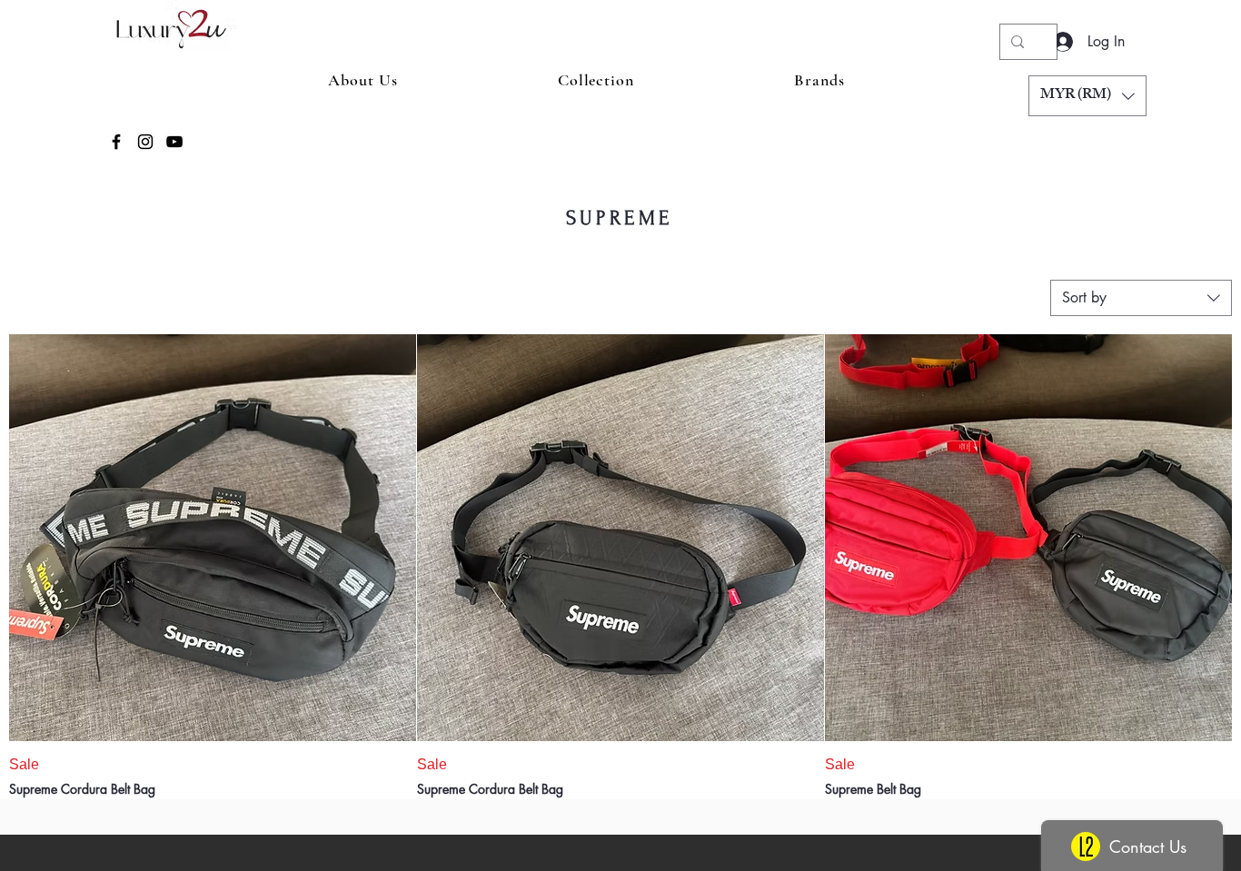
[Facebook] (116, 142)
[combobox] (1141, 298)
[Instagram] (145, 142)
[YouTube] (174, 142)
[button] (1087, 95)
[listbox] (1087, 95)
